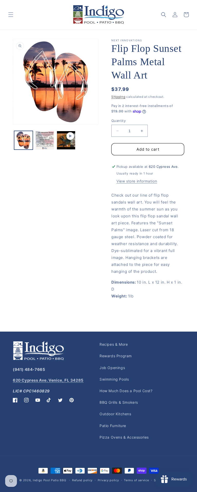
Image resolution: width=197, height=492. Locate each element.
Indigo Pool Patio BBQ (49, 480)
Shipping (118, 97)
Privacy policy (108, 480)
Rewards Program (116, 356)
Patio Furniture (113, 425)
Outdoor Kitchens (115, 414)
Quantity (118, 121)
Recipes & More (114, 344)
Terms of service (136, 480)
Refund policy (82, 480)
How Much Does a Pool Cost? (126, 391)
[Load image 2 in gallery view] (44, 140)
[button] (10, 14)
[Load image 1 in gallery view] (23, 140)
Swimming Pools (114, 379)
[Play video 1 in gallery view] (66, 140)
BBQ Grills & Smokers (119, 402)
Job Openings (112, 367)
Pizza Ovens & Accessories (124, 437)
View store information (136, 181)
